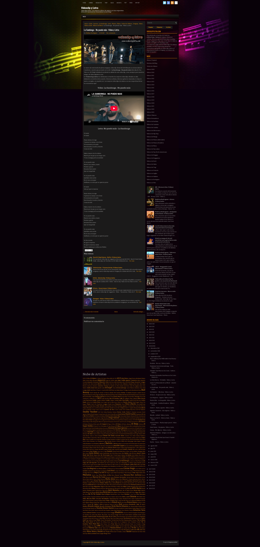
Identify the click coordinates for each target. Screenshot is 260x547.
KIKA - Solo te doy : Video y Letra (104, 278)
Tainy (108, 518)
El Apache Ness (97, 421)
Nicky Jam (107, 492)
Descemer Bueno (126, 416)
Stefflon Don (136, 516)
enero (153, 465)
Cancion (95, 23)
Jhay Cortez (93, 447)
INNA (122, 441)
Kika (91, 457)
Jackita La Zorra (121, 443)
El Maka (85, 424)
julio (152, 448)
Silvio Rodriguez (141, 512)
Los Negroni (91, 468)
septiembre (154, 356)
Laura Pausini (137, 462)
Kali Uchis (112, 453)
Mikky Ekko (120, 486)
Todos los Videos (126, 23)
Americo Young (103, 386)
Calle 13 (121, 398)
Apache (99, 388)
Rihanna (125, 506)
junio (152, 451)
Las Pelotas (130, 462)
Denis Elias (116, 416)
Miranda (133, 486)
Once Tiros (133, 494)
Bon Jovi (85, 396)
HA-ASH (130, 439)
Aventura (137, 388)
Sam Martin (86, 510)
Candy (116, 400)
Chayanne (118, 404)
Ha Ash (134, 439)
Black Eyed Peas (110, 394)
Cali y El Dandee (114, 398)
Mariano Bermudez (120, 477)
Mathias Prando (96, 483)
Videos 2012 (150, 78)
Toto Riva (121, 524)
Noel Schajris (105, 494)
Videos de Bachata (152, 121)
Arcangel (108, 388)
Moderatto (98, 488)
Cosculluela (141, 408)
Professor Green (141, 502)
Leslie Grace (100, 464)
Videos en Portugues (153, 179)
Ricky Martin (116, 506)
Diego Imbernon (97, 418)
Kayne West (97, 455)
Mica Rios (107, 484)
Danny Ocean (98, 414)
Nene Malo (137, 490)
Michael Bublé (127, 484)
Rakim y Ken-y (99, 504)
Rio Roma (131, 506)
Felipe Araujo (112, 432)
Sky (103, 514)
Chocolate (85, 406)
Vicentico (142, 528)
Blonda (126, 394)
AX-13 (119, 378)
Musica (114, 23)
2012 (150, 483)
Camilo (107, 400)
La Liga (127, 459)
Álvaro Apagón (100, 533)
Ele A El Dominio (125, 426)
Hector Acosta (86, 441)
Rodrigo (88, 508)
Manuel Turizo (119, 475)
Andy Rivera (126, 386)
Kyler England (104, 457)
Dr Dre (99, 419)
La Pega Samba (109, 461)
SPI (140, 508)
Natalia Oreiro (91, 490)
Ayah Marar (93, 390)
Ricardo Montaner (105, 506)
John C (134, 447)
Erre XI (134, 428)
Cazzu (115, 402)
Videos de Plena (98, 25)
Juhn (121, 451)
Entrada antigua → (139, 311)
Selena (85, 512)
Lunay (116, 470)
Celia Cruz (120, 402)
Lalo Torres (107, 462)
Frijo (134, 433)
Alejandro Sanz (104, 382)
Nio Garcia (85, 494)
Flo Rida (90, 433)
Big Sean (103, 394)
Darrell (113, 414)
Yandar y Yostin (122, 531)
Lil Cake (113, 464)
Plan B (119, 502)
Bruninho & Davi (109, 396)
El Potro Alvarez (126, 424)
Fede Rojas (103, 432)
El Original (103, 424)
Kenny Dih (124, 455)
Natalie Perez (99, 490)
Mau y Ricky (112, 483)
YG (117, 531)
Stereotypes (86, 518)
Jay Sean (101, 445)
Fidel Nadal (139, 432)
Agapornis (102, 380)
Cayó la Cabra (110, 402)
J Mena (115, 443)
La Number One (90, 461)
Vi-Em (134, 528)
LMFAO (133, 457)
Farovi (85, 432)
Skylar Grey (107, 514)
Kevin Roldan (135, 455)
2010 (150, 488)
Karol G (139, 453)
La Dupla (98, 459)
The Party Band (88, 522)
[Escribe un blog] (88, 250)
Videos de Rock (151, 161)
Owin (120, 496)
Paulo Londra (110, 500)
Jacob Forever (131, 443)
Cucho (116, 409)
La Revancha (116, 461)
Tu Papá (94, 526)
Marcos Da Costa (99, 477)
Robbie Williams (138, 506)
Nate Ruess (105, 490)
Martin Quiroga (106, 481)
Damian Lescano (137, 412)
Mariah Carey (110, 477)
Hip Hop (137, 3)
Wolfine (112, 531)
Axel (88, 390)
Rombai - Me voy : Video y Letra (160, 363)
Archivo (168, 27)
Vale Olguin (130, 526)
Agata (116, 380)
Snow (123, 514)
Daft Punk (100, 412)
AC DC (115, 378)
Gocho (114, 437)
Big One (98, 394)
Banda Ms (96, 392)
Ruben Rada (131, 508)
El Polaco (118, 424)
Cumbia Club (122, 409)
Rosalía (126, 508)
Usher (117, 526)
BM (107, 390)
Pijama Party (93, 502)
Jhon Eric (99, 447)
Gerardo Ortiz (128, 435)
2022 (150, 335)
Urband (113, 526)
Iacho (126, 441)
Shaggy (112, 512)
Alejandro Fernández (93, 382)
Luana (121, 468)
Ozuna (133, 496)
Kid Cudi (88, 457)
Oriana (84, 496)
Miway (94, 488)
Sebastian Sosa (120, 510)
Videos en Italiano (152, 176)
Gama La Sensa (94, 435)
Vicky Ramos (86, 529)
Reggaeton (99, 3)
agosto (153, 446)
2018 (90, 23)
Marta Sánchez (133, 479)
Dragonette (104, 419)
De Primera (97, 416)
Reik (120, 504)
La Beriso (137, 457)
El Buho (116, 421)
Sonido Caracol (141, 514)
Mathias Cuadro (87, 483)
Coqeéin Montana (134, 408)
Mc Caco (135, 483)
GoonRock (128, 437)
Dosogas (95, 419)
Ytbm (144, 531)
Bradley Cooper (91, 396)
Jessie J (143, 445)
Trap (106, 3)
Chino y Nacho (130, 404)
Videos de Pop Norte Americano (157, 152)
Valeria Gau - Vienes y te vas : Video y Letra (107, 267)
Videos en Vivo (151, 182)
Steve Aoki (91, 518)
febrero (153, 462)
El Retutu (141, 424)
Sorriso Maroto (129, 516)
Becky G (124, 392)
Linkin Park (133, 464)
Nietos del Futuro (130, 492)
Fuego (136, 433)
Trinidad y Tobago (140, 524)
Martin (139, 479)
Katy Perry (90, 455)
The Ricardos (96, 522)
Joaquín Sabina (120, 447)
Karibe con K (129, 453)
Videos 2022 (150, 109)
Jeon (126, 445)
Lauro (88, 464)
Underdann (107, 526)
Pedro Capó (118, 500)
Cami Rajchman (87, 400)
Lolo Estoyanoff (87, 466)
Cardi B (131, 400)
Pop (125, 3)
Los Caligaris (124, 466)
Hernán (109, 441)
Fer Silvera (124, 432)
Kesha (129, 455)
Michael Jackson (136, 484)
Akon (138, 380)
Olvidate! (127, 494)
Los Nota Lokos (101, 468)
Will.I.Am (139, 529)
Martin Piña (97, 481)
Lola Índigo (142, 464)
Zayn (86, 533)
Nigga (136, 492)
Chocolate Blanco (92, 406)
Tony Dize (114, 524)
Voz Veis (121, 529)
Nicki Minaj (99, 492)
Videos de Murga (152, 136)
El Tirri (99, 426)
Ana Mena (116, 386)
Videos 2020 (150, 103)
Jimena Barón (112, 447)
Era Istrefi (130, 428)
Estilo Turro (142, 428)
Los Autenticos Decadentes (100, 466)
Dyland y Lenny (128, 419)
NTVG (134, 488)
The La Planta (141, 520)
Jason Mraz (91, 445)
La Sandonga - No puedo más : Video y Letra (101, 29)
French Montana (128, 433)
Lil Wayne (126, 464)
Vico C (91, 529)
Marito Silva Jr (93, 479)
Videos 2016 (150, 91)
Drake (108, 419)
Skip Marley (98, 514)
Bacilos (130, 390)
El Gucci (142, 421)
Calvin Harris (141, 398)
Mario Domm (142, 477)
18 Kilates (93, 378)
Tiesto (128, 522)
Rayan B (112, 504)
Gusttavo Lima (124, 439)
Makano (122, 472)
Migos (92, 486)
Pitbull (114, 502)
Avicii (141, 388)
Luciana (85, 470)
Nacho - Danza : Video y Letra (159, 442)
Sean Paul (113, 510)
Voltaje (117, 529)
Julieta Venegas (138, 451)
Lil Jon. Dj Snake (119, 464)
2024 (150, 329)
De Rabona (102, 416)
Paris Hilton (132, 498)
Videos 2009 (150, 69)
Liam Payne (107, 464)
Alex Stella (125, 382)
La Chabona (85, 459)
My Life (129, 488)
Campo (112, 400)
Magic (85, 472)
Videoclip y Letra (89, 8)
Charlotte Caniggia (102, 404)
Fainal (133, 430)
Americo (95, 386)
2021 (150, 337)
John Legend (140, 447)
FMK (114, 430)
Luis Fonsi (111, 471)
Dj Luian (142, 418)
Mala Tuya (135, 472)
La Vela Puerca (138, 461)
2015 (150, 474)
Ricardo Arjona (93, 506)
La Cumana (92, 459)
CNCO (99, 398)
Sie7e (126, 512)
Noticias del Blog (152, 63)
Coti (84, 409)
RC (93, 504)
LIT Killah (128, 457)
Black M (117, 394)
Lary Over (115, 462)
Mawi (117, 483)
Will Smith (134, 529)
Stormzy (96, 518)
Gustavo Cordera (115, 439)
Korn (99, 457)
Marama (127, 475)
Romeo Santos (108, 508)
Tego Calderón (89, 520)
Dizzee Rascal (132, 418)
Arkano (114, 388)
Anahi (121, 386)
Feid (108, 432)
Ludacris (90, 470)
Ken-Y (112, 455)
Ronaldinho (121, 508)
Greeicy (133, 437)
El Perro (113, 424)
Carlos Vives (97, 402)
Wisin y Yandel (97, 531)
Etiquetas (159, 27)
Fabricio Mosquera (121, 430)
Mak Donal (117, 472)
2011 (150, 485)
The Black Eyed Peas (116, 520)
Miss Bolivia (139, 486)
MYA (134, 470)
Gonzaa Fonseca (121, 437)
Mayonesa (129, 483)
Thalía (98, 520)
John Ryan (89, 449)
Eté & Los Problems (87, 430)
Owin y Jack (125, 496)
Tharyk (102, 520)
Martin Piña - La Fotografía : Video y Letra (162, 400)
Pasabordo (137, 498)
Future (140, 433)
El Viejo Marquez (111, 426)
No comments (110, 33)
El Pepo (109, 424)
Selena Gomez (91, 512)
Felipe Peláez (119, 432)
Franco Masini (111, 433)
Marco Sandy (89, 477)
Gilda (98, 437)
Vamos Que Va (106, 528)
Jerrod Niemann (131, 445)
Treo (135, 524)
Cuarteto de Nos (109, 409)
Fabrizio (130, 430)
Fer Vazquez (130, 432)
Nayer (120, 490)
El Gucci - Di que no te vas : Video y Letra (162, 395)
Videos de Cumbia (152, 127)
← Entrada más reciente (90, 311)
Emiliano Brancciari (103, 428)
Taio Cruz (113, 518)
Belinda (129, 392)
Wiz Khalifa (106, 531)
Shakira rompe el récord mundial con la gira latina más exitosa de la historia (166, 240)
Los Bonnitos (112, 466)
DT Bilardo (142, 409)
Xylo (115, 531)
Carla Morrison (137, 400)
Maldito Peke (142, 472)
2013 (150, 480)
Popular (150, 27)
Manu (113, 475)
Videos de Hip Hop (153, 133)
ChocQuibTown (140, 404)
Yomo (141, 531)
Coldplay (122, 408)
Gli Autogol (102, 437)
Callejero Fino (129, 398)
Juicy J (124, 451)
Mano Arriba (107, 475)
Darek (109, 414)
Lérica (126, 470)
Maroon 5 (125, 479)
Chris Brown (100, 406)
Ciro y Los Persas (96, 408)
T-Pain (100, 518)
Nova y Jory (117, 494)
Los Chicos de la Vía (132, 466)
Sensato (98, 512)
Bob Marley (132, 394)
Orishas (88, 496)
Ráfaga (137, 508)
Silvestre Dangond (132, 512)
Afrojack (94, 380)
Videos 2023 (150, 112)
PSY (138, 496)
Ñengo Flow (107, 533)
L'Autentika (117, 457)
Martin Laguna (90, 481)
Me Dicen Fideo (141, 483)
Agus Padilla (121, 380)
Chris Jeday (108, 406)
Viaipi (138, 528)
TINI (103, 518)
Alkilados (125, 384)
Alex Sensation (118, 382)
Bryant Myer (124, 396)
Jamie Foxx (137, 443)
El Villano (118, 426)
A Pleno (108, 378)
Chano (89, 404)
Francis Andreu (97, 433)
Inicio (84, 16)
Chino (123, 404)
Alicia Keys (117, 384)
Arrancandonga (121, 388)
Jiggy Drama (104, 447)
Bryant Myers (131, 396)
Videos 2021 (150, 106)
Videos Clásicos (152, 115)
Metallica (102, 484)
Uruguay (135, 23)
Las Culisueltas (123, 462)
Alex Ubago (131, 382)
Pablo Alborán (87, 498)
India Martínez (87, 443)
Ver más (131, 261)
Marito (87, 479)
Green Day (138, 437)
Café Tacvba (105, 398)
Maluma (87, 475)
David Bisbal (121, 414)
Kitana (96, 457)
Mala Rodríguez (128, 472)
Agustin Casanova (131, 380)
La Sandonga (103, 23)
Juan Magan (93, 451)
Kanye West (121, 453)
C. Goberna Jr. (91, 398)
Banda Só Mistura (104, 392)
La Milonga (141, 459)
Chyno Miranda (87, 408)
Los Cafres (118, 466)
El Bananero (111, 421)
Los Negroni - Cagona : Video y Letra (161, 397)
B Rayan (98, 390)
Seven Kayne (103, 512)
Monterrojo (111, 488)
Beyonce (90, 394)
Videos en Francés (152, 170)
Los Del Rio (140, 466)
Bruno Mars (117, 396)
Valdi (125, 526)
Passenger (142, 498)
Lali (87, 462)
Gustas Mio (98, 439)
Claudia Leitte (103, 408)
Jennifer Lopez (119, 446)
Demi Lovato (109, 416)
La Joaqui (107, 459)
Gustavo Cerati (106, 439)
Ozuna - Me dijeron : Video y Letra (160, 430)
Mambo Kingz (95, 475)
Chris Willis (114, 406)
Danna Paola (90, 414)
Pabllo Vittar (142, 496)
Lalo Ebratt (100, 462)
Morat (116, 488)
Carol (102, 402)
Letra (109, 23)
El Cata (119, 421)
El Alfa (91, 421)
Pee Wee (124, 500)
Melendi (90, 484)
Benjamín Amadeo (136, 392)
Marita (84, 479)
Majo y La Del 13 (100, 472)
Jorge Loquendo (115, 449)
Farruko (90, 432)
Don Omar (89, 419)
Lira (138, 464)
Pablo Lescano (96, 498)
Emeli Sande (86, 428)
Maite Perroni (90, 472)
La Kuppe (122, 459)
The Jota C (134, 520)
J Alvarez (101, 443)
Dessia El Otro (135, 416)
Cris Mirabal (88, 409)
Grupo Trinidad (89, 439)
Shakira (119, 512)
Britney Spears (100, 396)
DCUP (137, 409)
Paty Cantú (86, 500)
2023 (150, 332)
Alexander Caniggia (139, 382)
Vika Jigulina (106, 529)
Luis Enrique (96, 470)
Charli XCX (93, 404)
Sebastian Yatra (139, 510)
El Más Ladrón (96, 424)
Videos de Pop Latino (153, 149)
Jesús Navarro (86, 447)
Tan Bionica (127, 518)
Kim (93, 457)
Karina (134, 453)
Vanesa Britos (115, 528)
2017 (150, 469)
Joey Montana (129, 447)
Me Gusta (85, 484)
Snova (119, 514)
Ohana (122, 494)
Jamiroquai (142, 443)
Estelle (137, 428)
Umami (102, 526)
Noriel (112, 494)
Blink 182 (121, 394)
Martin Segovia (115, 481)
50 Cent (103, 378)
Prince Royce (132, 502)
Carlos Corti (90, 402)
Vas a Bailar (124, 528)
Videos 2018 (88, 25)
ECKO (136, 419)
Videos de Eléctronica (153, 130)
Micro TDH (88, 486)
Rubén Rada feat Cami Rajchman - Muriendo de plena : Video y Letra (166, 305)
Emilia (97, 428)
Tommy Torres (107, 524)
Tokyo (101, 524)
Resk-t (143, 504)
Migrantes (97, 486)
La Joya (112, 459)
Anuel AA (94, 388)
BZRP (110, 390)
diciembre (154, 348)
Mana (100, 475)
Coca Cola (116, 408)
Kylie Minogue (111, 457)
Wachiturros (127, 529)
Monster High (104, 488)
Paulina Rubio (102, 500)
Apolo (103, 388)
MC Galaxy (130, 470)
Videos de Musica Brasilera (155, 143)
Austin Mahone (130, 388)
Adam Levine (86, 380)
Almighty (130, 384)
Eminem (111, 428)
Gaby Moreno (86, 435)
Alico (121, 384)
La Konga (117, 459)
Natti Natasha (113, 490)
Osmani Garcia (115, 496)
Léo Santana (122, 470)
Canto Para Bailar (123, 400)
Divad (126, 418)
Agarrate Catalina (110, 380)
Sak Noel (143, 508)
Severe (108, 512)
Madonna (139, 470)
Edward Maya (86, 421)
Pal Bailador (105, 498)
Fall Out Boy (138, 430)
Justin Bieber (94, 453)
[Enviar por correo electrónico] (86, 250)
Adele (90, 380)
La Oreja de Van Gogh (100, 461)
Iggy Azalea (134, 441)
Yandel (129, 531)
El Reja (134, 424)
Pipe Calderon (100, 502)
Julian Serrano (129, 451)
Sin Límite (92, 514)
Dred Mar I (112, 419)
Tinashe (139, 522)
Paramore (126, 498)
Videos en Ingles (152, 173)
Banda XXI (113, 392)
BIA (105, 390)
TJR (106, 518)
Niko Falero (142, 492)
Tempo (94, 520)
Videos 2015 (150, 88)
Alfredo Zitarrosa (110, 384)
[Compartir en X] (90, 250)
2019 (150, 343)
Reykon (85, 506)
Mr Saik (120, 488)
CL (96, 398)
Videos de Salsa (152, 164)
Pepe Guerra (129, 500)
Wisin (89, 531)
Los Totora (116, 468)
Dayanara (138, 414)
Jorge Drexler (108, 449)
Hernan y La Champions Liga (98, 441)
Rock (131, 3)
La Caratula (142, 457)
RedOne (116, 504)
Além (141, 384)
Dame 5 (128, 412)
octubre (153, 354)
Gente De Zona (109, 435)
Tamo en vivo (119, 518)
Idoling (129, 441)
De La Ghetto (90, 416)
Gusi (94, 439)
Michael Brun (120, 484)
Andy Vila (132, 386)
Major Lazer (110, 472)
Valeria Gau (93, 528)
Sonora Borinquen (120, 516)
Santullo (101, 510)
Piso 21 (110, 502)
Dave (116, 414)
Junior (87, 453)
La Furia (103, 459)
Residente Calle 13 (135, 504)
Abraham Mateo (140, 378)
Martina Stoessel (132, 481)
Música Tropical (152, 60)
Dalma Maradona (108, 412)
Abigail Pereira (132, 378)
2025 (150, 326)
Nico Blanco (114, 492)
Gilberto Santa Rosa (92, 437)
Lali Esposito (93, 462)
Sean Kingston (106, 510)
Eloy (138, 426)
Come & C (127, 408)
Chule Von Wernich (140, 406)
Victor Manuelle (97, 529)
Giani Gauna (136, 435)
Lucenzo (143, 468)
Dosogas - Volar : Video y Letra (103, 298)
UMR (98, 526)
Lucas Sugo (129, 468)
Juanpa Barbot (116, 451)
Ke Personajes (105, 455)
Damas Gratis (121, 412)
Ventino (129, 528)
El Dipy (129, 421)
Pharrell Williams (136, 500)
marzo (153, 459)
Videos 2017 (150, 94)
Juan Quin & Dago (102, 451)
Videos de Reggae (152, 155)
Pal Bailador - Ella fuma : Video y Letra (161, 392)
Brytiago (137, 396)
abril (152, 457)
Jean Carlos (105, 445)
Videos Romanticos (153, 118)
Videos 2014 (150, 84)
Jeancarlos (111, 445)
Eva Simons (103, 430)
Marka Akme (110, 479)
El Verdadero (104, 426)
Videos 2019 (150, 100)
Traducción (127, 524)
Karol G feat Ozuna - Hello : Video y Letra (107, 257)
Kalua (116, 453)
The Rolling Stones (105, 522)
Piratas (106, 502)
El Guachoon (135, 421)
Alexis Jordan (94, 384)
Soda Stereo (128, 514)
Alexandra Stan (86, 384)
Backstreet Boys (136, 390)
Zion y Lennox (92, 533)
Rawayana (106, 504)
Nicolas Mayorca (122, 492)
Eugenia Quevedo (96, 430)
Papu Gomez (119, 498)
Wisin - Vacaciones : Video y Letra (104, 288)
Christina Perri (131, 406)
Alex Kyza (111, 382)
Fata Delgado (97, 432)
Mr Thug (125, 488)
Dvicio (122, 419)
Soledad (135, 514)
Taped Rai (133, 518)
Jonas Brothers (99, 449)
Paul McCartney (93, 500)
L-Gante (123, 457)
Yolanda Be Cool (136, 531)
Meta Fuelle (96, 484)
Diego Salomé (114, 418)
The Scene (114, 522)
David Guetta (131, 414)
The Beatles (107, 520)
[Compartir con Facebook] (92, 250)
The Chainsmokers (126, 520)
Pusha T (85, 504)
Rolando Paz (93, 508)
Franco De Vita (104, 433)
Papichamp (112, 498)
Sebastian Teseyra (128, 510)
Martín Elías (141, 481)
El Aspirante (105, 421)
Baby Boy (114, 390)
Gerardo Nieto (119, 435)
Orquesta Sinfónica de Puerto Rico (99, 496)
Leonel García (93, 464)
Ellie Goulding (133, 426)
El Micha (90, 424)
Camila (94, 400)
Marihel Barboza (131, 477)
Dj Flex (137, 418)
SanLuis (97, 510)
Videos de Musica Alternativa (156, 140)
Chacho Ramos (127, 402)
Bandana (118, 392)
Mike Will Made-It (112, 486)
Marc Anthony (136, 475)
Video (141, 23)
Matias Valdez (104, 483)
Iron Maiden (94, 443)
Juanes (109, 451)
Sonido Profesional (98, 516)
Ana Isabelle (111, 386)
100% (84, 378)
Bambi (91, 392)
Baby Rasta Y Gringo (122, 390)
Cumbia (91, 3)
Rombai (100, 508)
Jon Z (93, 449)
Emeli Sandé (92, 428)
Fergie (135, 432)
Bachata (119, 3)
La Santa (131, 461)
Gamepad (100, 435)
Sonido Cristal (87, 516)
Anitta (89, 388)
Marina (137, 477)
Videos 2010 (150, 72)
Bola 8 (143, 394)
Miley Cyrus (127, 486)
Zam (84, 533)
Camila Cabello (101, 400)
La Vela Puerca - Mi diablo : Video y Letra (162, 380)
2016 (150, 471)
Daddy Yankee (90, 412)
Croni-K (101, 409)
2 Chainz (99, 378)
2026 (150, 324)
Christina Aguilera (122, 406)
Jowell (121, 449)
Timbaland (133, 522)
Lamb (111, 462)
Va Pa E (122, 526)
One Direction (140, 494)
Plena (84, 3)
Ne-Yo (124, 490)
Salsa (112, 3)
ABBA (111, 378)
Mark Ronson (101, 479)
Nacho (139, 488)
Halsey (137, 439)
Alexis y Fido (102, 384)
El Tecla (95, 426)
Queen (89, 504)
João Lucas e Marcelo (137, 449)
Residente (126, 504)
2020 (150, 340)
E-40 (133, 419)
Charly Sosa (111, 404)
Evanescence (110, 430)
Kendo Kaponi (117, 455)
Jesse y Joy (138, 445)
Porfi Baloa (124, 502)
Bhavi (94, 394)
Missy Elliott (89, 488)
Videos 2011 (150, 75)
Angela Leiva (138, 386)
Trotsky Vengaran (87, 526)
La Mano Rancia (133, 459)
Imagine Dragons (141, 441)
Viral (114, 529)
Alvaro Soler (136, 384)
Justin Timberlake (104, 453)
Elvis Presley (142, 426)
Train (131, 524)
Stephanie (142, 516)
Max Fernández (123, 483)
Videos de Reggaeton (153, 158)
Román (116, 508)
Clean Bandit (110, 408)
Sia (124, 512)
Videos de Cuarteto (153, 124)
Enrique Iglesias (121, 428)
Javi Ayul (97, 445)
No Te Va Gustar (94, 494)
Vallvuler (100, 528)
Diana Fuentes (89, 418)
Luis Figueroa (103, 470)
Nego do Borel (130, 490)
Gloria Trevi (109, 437)
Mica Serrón (113, 484)
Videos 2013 (150, 81)
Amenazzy (89, 386)
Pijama (87, 502)
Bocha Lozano (138, 394)
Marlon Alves (119, 479)
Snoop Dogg (114, 514)
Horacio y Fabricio (116, 441)
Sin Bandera (86, 514)
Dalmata (114, 412)
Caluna (135, 398)
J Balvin (108, 443)
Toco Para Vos (94, 524)
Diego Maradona (104, 418)
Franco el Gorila (119, 433)
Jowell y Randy (127, 449)
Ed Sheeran (141, 419)
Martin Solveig (123, 481)
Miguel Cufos (104, 486)
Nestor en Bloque (91, 492)
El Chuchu (124, 421)
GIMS (143, 433)
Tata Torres (138, 518)
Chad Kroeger (136, 402)
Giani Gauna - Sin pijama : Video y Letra (162, 427)
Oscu (109, 496)
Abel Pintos (124, 378)
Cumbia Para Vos (130, 409)
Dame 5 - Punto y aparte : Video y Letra (162, 408)
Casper (105, 402)
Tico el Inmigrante (122, 522)
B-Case (102, 390)
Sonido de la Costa (110, 516)
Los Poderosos (109, 468)
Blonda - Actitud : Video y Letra (159, 415)
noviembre (154, 351)
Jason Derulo (86, 445)
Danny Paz (105, 414)
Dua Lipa (118, 419)
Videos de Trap (151, 167)
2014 (150, 477)
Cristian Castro (95, 409)
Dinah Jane (122, 418)
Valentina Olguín (137, 526)
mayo (152, 454)
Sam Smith (91, 510)
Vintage (111, 529)
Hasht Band (142, 439)
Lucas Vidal (138, 468)
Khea (140, 455)
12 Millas (88, 378)
